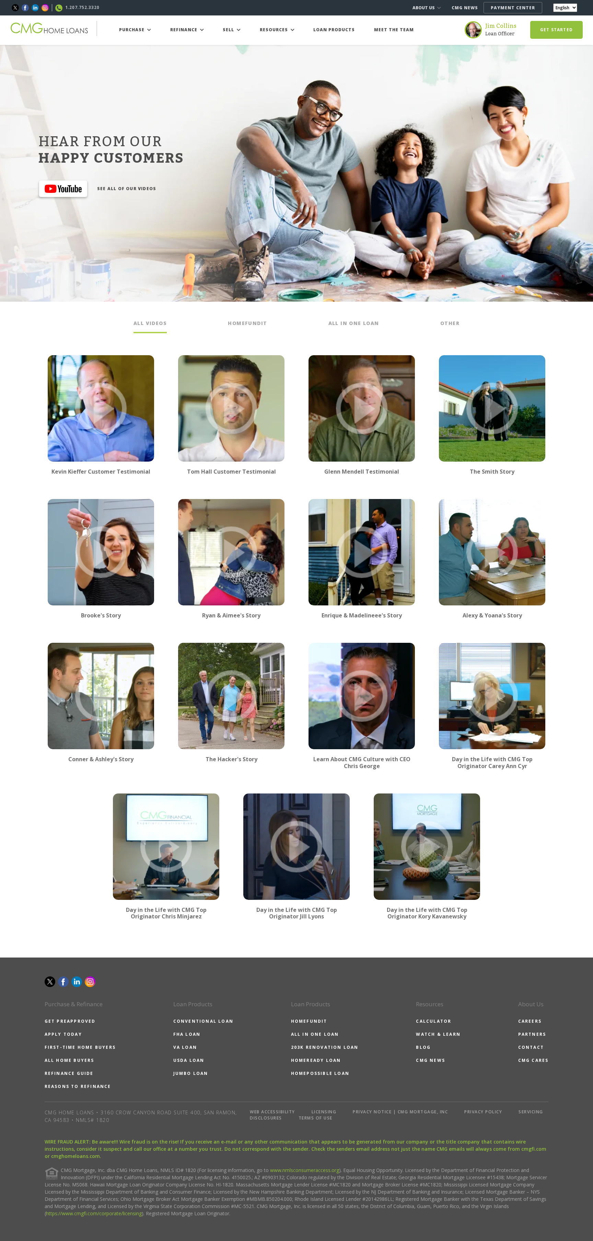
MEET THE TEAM (394, 30)
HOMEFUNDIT (309, 1021)
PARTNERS (532, 1034)
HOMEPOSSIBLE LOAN (320, 1073)
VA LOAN (185, 1047)
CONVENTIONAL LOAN (203, 1021)
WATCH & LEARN (438, 1034)
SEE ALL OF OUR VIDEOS (126, 189)
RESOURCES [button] (274, 30)
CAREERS (530, 1021)
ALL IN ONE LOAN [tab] (353, 323)
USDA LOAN (189, 1060)
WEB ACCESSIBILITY (272, 1112)
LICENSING (324, 1112)
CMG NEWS (465, 8)
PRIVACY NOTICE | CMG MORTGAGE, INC (400, 1112)
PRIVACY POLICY (483, 1112)
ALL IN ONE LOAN (315, 1034)
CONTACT (531, 1047)
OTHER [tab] (450, 323)
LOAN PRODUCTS (334, 30)
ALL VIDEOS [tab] (150, 323)
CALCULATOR (433, 1021)
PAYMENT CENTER (513, 8)
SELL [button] (229, 30)
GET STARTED (556, 30)
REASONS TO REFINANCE (78, 1086)
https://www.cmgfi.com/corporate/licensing (94, 1213)
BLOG (423, 1047)
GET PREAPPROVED (70, 1021)
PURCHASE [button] (132, 30)
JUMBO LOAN (190, 1073)
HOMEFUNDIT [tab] (247, 323)
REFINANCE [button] (184, 30)
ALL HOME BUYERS (69, 1060)
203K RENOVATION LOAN (325, 1047)
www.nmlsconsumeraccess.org (304, 1170)
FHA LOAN (187, 1034)
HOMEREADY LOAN (316, 1060)
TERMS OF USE (316, 1118)
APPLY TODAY (63, 1034)
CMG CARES (533, 1060)
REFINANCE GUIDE (69, 1073)
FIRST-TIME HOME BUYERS (80, 1047)
